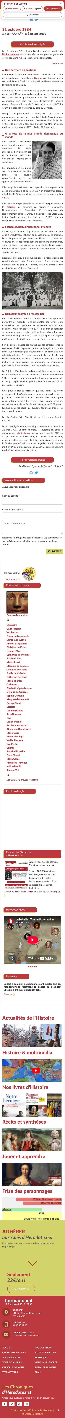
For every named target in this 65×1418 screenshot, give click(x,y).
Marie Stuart (13, 662)
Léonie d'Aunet (14, 710)
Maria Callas (13, 759)
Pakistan (10, 207)
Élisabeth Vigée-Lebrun (19, 688)
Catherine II (12, 684)
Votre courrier (12, 1362)
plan (38, 1372)
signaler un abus (45, 1367)
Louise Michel (13, 722)
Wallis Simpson (14, 740)
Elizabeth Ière (13, 658)
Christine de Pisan (16, 647)
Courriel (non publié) (12, 510)
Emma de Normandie (17, 636)
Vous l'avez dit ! (11, 1357)
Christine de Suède (16, 669)
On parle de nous (13, 1367)
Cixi (8, 718)
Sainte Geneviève (16, 640)
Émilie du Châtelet (16, 673)
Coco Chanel (13, 755)
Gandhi (37, 78)
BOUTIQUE (41, 1357)
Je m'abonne (21, 1289)
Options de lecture (33, 1414)
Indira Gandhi (13, 766)
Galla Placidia (13, 629)
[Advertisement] (32, 820)
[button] (58, 1411)
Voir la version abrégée (32, 44)
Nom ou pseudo (11, 496)
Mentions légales (46, 1362)
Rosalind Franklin (15, 751)
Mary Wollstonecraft (17, 699)
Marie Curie (12, 733)
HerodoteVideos (15, 909)
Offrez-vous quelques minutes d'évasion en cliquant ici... (28, 1398)
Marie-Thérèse (14, 681)
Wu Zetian (12, 632)
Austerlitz (32, 966)
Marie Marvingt (14, 736)
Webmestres (10, 1372)
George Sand (13, 703)
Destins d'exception (17, 615)
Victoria (10, 707)
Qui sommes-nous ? (14, 1352)
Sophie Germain (15, 696)
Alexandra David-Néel (18, 729)
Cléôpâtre (11, 625)
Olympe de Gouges (17, 692)
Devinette (11, 976)
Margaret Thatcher (16, 763)
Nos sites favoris (45, 1352)
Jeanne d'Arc (13, 651)
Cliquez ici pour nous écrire (26, 1335)
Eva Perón (12, 744)
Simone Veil (12, 770)
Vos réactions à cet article (19, 480)
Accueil (7, 1348)
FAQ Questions (44, 1348)
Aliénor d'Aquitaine (16, 643)
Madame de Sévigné (17, 666)
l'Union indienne (10, 54)
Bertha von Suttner (16, 725)
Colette (10, 748)
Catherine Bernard (16, 677)
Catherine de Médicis (17, 655)
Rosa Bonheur (14, 714)
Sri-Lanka (25, 433)
